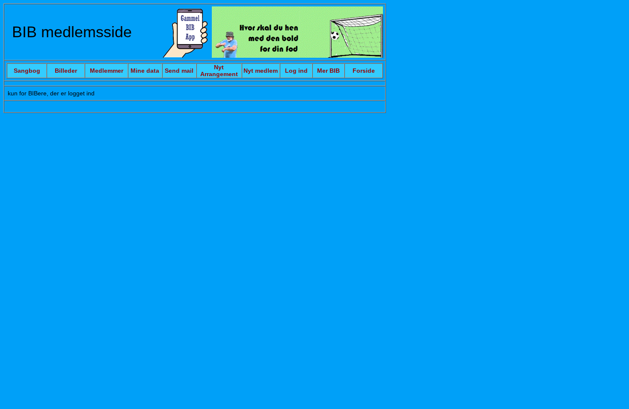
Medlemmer (106, 70)
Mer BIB (328, 70)
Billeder (66, 70)
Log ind (296, 70)
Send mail (179, 70)
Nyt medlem (260, 70)
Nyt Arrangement (219, 70)
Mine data (145, 70)
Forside (364, 70)
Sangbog (27, 70)
